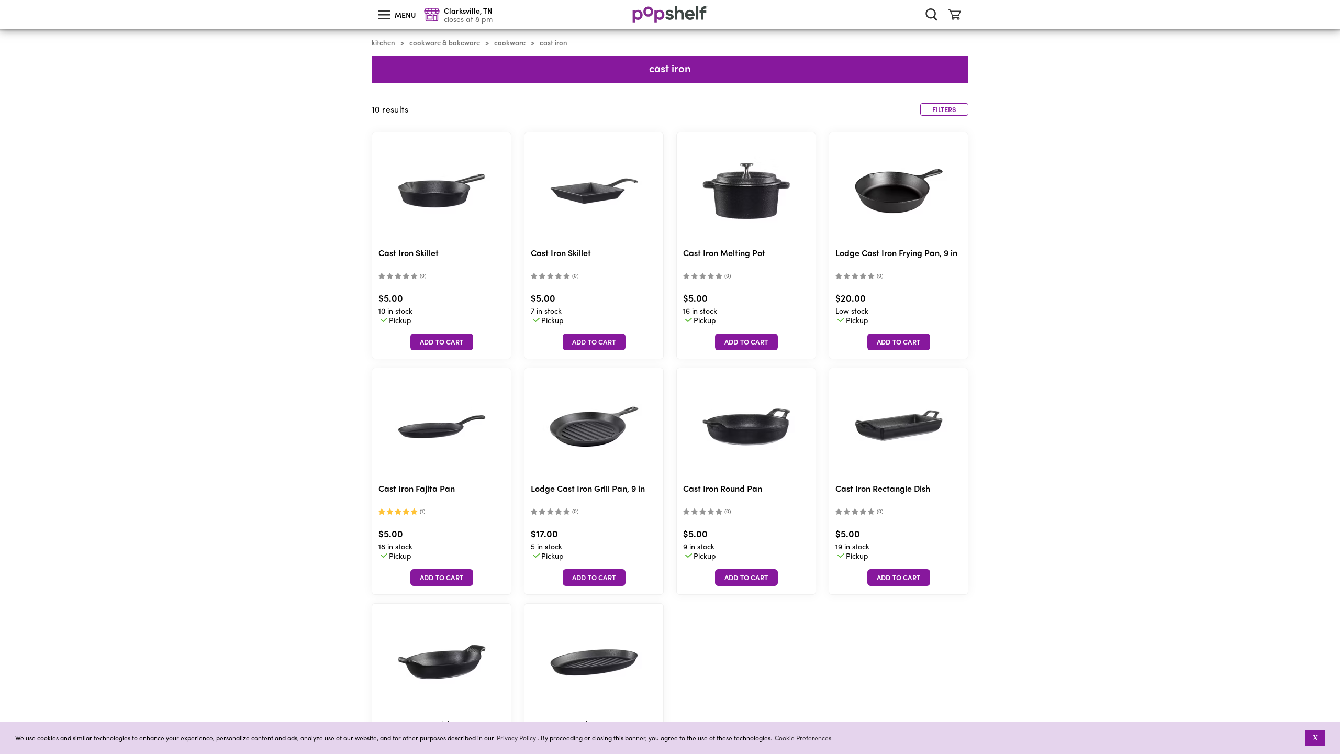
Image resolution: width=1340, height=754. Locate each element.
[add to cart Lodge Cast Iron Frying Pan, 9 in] (898, 342)
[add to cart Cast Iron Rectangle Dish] (898, 577)
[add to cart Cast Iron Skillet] (441, 342)
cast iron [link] (553, 42)
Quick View (441, 191)
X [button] (1315, 738)
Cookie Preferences (803, 737)
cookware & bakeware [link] (444, 42)
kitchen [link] (383, 42)
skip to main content (4, 0)
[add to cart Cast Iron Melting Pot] (746, 342)
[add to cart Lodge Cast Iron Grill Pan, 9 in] (594, 577)
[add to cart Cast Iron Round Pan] (746, 577)
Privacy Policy (516, 738)
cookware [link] (510, 42)
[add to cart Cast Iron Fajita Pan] (441, 577)
